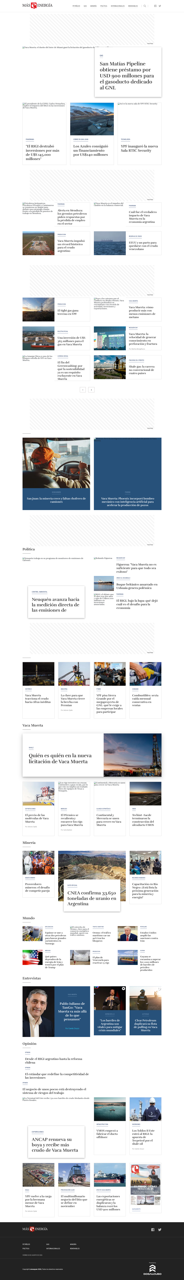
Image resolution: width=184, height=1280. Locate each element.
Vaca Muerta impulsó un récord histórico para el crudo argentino (71, 245)
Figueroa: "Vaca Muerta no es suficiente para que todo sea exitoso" (136, 568)
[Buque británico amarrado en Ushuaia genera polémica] (104, 583)
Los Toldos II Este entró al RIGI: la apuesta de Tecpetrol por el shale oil (143, 1137)
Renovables (133, 6)
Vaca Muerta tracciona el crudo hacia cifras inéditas (38, 699)
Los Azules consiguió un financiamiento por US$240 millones (90, 150)
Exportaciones (30, 809)
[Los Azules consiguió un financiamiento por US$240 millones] (92, 119)
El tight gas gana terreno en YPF (68, 312)
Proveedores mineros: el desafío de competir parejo (37, 887)
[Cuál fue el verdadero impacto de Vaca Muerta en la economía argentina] (110, 214)
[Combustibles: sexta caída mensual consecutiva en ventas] (145, 674)
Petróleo (76, 6)
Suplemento (136, 1209)
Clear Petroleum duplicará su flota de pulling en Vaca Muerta (145, 1025)
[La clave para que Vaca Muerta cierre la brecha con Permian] (74, 674)
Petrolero (143, 927)
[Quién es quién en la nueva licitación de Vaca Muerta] (133, 755)
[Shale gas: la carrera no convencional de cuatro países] (110, 367)
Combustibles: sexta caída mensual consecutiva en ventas (145, 700)
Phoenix (127, 492)
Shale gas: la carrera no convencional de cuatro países (141, 370)
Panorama (30, 139)
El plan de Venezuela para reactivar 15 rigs (101, 960)
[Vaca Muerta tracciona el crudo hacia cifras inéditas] (38, 674)
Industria (64, 689)
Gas (85, 6)
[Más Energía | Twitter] (159, 6)
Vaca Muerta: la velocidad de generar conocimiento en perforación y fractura (143, 339)
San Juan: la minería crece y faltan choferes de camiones (56, 500)
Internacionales (118, 6)
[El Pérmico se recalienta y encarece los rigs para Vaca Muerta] (74, 794)
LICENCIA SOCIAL (63, 356)
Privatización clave (68, 1190)
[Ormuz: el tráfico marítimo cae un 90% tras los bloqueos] (80, 933)
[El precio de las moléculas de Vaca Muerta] (38, 794)
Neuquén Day (133, 328)
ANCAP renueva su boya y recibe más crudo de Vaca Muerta (55, 1145)
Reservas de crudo (135, 236)
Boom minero (56, 492)
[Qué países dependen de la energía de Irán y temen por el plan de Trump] (33, 957)
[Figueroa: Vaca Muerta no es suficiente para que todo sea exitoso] (104, 564)
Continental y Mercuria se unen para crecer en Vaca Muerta (109, 820)
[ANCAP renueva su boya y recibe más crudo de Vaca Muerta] (56, 1122)
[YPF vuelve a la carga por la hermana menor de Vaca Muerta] (38, 1175)
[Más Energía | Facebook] (155, 6)
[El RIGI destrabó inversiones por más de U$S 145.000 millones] (44, 119)
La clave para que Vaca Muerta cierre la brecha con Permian (73, 700)
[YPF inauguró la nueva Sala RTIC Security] (139, 119)
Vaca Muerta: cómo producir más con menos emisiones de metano (142, 312)
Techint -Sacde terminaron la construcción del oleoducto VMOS (143, 820)
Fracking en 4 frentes (136, 360)
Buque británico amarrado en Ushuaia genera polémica (136, 586)
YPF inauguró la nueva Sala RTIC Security (139, 148)
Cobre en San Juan (80, 139)
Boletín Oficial (63, 331)
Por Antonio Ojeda (66, 710)
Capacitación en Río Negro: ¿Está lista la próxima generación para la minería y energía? (145, 890)
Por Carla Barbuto (66, 830)
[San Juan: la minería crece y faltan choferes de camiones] (56, 463)
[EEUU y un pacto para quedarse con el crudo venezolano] (110, 243)
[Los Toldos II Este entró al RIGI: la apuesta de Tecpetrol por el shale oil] (145, 1109)
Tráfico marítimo (98, 927)
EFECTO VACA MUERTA (104, 1190)
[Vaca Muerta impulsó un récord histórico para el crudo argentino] (38, 243)
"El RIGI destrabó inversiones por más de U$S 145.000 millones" (42, 152)
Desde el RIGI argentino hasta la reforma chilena (53, 1060)
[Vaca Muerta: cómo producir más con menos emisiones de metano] (110, 309)
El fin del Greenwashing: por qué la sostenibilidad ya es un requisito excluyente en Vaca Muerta (71, 371)
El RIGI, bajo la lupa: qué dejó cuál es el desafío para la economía (137, 604)
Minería (93, 6)
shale (31, 748)
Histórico (28, 689)
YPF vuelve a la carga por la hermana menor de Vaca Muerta (38, 1201)
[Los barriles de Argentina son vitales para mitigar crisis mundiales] (110, 998)
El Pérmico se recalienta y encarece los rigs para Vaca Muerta (72, 820)
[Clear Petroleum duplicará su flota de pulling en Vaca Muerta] (145, 998)
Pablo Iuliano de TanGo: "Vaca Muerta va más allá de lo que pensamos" (72, 1011)
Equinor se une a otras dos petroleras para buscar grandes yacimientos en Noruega (55, 938)
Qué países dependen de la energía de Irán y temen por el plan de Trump (54, 962)
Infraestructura (102, 1124)
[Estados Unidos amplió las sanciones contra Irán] (128, 933)
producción (62, 234)
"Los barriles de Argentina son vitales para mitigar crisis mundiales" (110, 1025)
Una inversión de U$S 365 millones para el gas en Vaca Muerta (71, 341)
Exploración (49, 927)
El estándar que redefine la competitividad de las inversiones (57, 1076)
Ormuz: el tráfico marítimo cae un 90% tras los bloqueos (102, 936)
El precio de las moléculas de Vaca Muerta (37, 818)
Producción (62, 304)
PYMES (99, 689)
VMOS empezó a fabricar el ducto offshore (107, 1134)
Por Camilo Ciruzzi (72, 1028)
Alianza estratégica (104, 809)
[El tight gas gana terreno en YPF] (38, 309)
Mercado (64, 809)
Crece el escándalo (123, 578)
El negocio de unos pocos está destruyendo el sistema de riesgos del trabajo (54, 1091)
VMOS (134, 809)
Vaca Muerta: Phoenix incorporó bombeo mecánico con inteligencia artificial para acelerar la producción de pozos (127, 502)
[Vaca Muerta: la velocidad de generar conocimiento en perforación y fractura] (110, 338)
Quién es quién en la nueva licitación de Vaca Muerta (60, 758)
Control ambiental (39, 592)
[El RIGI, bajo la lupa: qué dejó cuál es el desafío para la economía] (104, 600)
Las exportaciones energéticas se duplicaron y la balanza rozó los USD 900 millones (108, 1203)
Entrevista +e (110, 1014)
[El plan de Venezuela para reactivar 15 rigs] (80, 957)
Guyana (142, 950)
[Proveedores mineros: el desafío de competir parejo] (38, 863)
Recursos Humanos (138, 878)
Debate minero (30, 878)
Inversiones (136, 1124)
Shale (27, 1190)
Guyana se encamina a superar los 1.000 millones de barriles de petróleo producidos (150, 963)
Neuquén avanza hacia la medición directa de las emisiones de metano (55, 607)
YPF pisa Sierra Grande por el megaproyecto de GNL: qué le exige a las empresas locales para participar (110, 704)
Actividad (145, 1014)
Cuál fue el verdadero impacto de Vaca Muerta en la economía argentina (143, 217)
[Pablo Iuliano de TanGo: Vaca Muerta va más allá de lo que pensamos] (38, 1011)
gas (101, 55)
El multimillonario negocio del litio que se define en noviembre (74, 1201)
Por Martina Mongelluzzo (137, 349)
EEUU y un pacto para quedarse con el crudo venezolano (143, 246)
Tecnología (125, 139)
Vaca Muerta (133, 301)
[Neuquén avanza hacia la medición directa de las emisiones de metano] (56, 582)
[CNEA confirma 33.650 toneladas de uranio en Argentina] (92, 876)
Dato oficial (72, 885)
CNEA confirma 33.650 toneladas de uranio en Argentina (91, 898)
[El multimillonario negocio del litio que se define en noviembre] (74, 1175)
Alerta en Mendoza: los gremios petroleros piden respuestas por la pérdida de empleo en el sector (72, 217)
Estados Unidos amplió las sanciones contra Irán (149, 936)
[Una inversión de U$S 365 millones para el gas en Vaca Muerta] (38, 338)
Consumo (135, 689)
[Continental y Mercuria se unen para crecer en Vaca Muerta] (110, 794)
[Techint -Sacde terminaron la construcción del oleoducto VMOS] (145, 794)
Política (103, 6)
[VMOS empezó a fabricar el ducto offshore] (110, 1109)
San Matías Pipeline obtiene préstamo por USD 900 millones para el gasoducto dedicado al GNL (127, 76)
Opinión (27, 1052)
